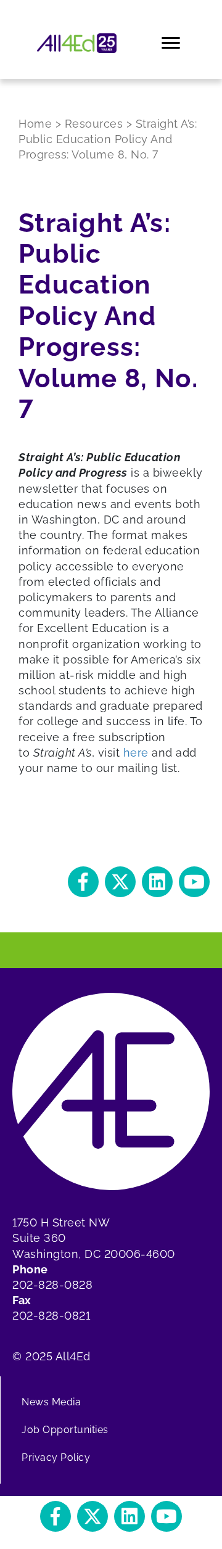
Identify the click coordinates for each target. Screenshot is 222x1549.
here (136, 752)
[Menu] (171, 43)
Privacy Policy (56, 1457)
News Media (51, 1402)
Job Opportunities (65, 1430)
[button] (83, 881)
